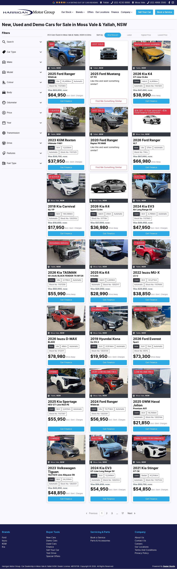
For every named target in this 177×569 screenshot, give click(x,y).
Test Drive (51, 553)
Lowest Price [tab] (162, 35)
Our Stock (66, 12)
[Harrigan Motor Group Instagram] (173, 2)
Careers (138, 544)
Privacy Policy (142, 553)
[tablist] (137, 35)
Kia (3, 547)
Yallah (106, 3)
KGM (4, 544)
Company (125, 12)
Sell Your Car (144, 12)
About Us (139, 538)
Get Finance (66, 101)
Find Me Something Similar (109, 101)
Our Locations (102, 12)
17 (123, 513)
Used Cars (51, 544)
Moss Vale (140, 3)
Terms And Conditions (146, 550)
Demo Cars (51, 541)
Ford (4, 538)
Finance (115, 12)
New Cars (51, 538)
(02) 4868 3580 (158, 3)
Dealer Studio (169, 566)
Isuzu (4, 541)
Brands (79, 12)
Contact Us (140, 541)
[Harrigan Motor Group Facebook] (170, 2)
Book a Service (164, 12)
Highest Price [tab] (146, 35)
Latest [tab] (129, 35)
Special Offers (53, 556)
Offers (90, 12)
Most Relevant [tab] (113, 35)
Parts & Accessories (100, 541)
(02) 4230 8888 (122, 3)
